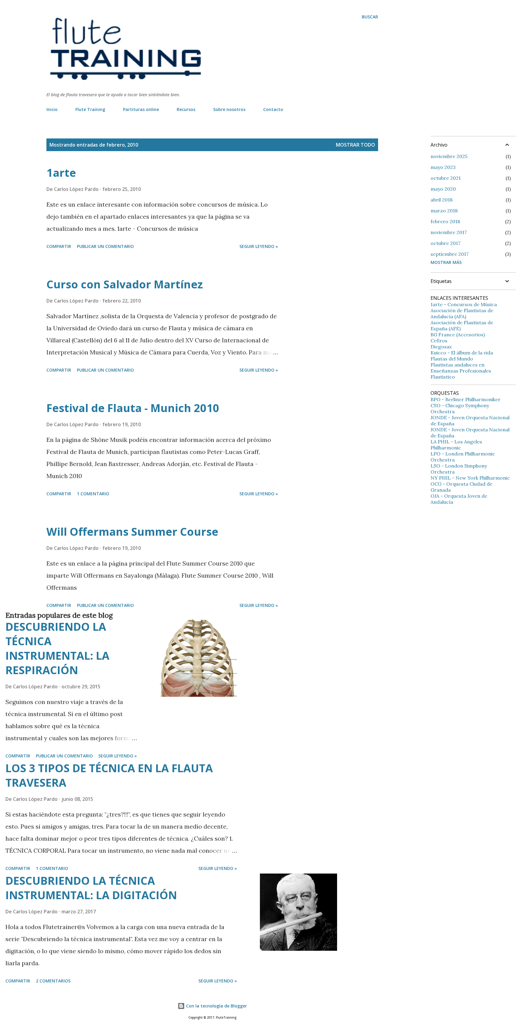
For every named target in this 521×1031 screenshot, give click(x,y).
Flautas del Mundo (452, 359)
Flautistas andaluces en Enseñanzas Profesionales (461, 368)
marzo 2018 (444, 211)
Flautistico (443, 377)
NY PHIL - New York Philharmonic (470, 478)
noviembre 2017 (449, 232)
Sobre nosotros (229, 109)
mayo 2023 (443, 167)
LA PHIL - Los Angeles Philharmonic (456, 445)
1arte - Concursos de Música (464, 304)
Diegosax (441, 347)
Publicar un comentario (105, 246)
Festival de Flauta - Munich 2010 (132, 408)
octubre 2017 (445, 243)
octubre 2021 (446, 178)
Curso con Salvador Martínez (124, 284)
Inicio (52, 109)
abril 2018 (442, 200)
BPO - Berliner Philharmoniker (465, 399)
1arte (61, 172)
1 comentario (93, 493)
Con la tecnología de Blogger (216, 1006)
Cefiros (439, 341)
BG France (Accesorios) (458, 335)
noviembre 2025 (449, 156)
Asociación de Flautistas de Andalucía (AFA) (462, 313)
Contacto (273, 109)
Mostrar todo (355, 144)
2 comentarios (53, 981)
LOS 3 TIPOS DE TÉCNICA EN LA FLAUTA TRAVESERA (109, 775)
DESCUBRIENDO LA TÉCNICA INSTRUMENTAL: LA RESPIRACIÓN (57, 648)
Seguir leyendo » (258, 246)
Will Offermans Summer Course (132, 531)
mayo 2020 (443, 189)
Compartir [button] (58, 246)
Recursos (186, 109)
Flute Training (90, 109)
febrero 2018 (445, 221)
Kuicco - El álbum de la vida (462, 353)
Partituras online (141, 109)
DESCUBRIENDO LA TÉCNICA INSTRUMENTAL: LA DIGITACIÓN (91, 888)
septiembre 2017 (450, 254)
